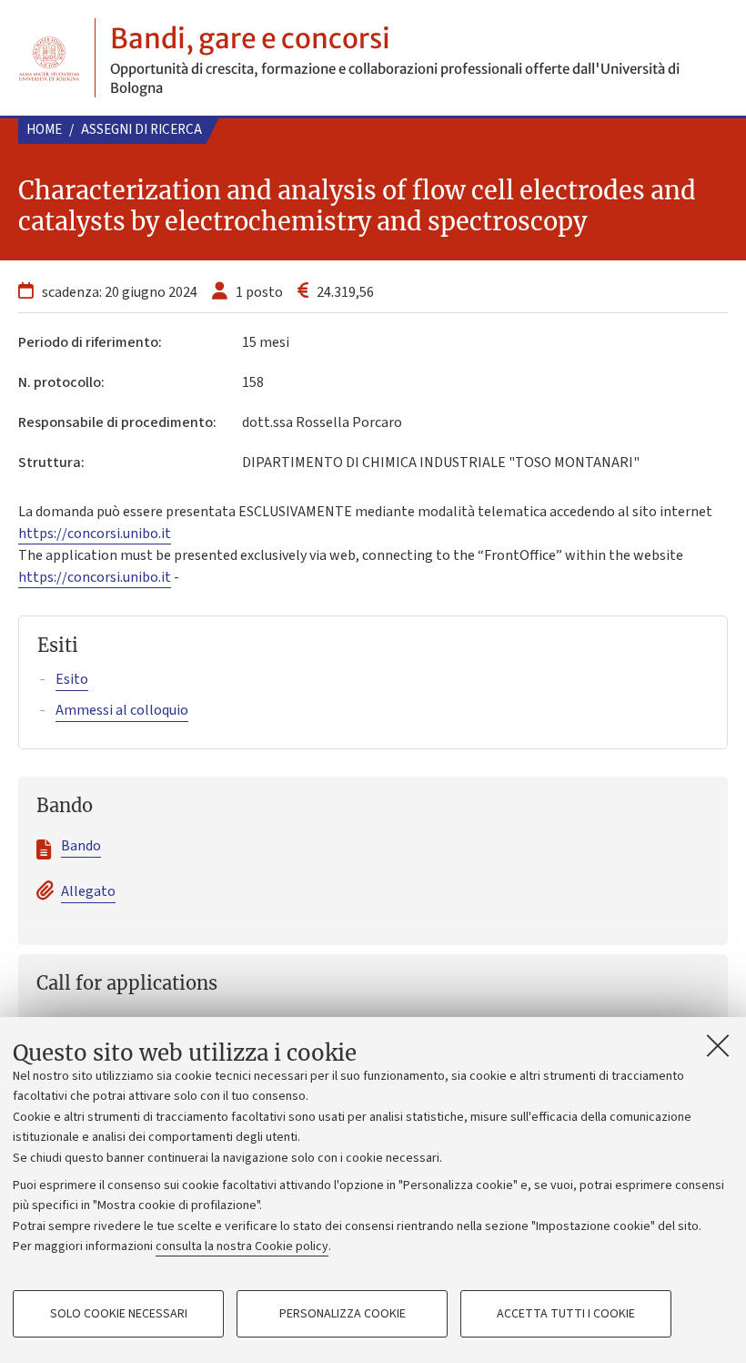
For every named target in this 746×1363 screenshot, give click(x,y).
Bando (81, 846)
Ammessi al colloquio (121, 710)
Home (44, 129)
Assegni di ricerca (141, 129)
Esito (71, 679)
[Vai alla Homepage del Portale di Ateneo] (49, 58)
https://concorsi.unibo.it (94, 534)
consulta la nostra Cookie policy (242, 1246)
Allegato (88, 891)
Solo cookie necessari (118, 1314)
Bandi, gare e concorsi (250, 38)
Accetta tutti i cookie (566, 1314)
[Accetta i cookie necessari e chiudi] (717, 1045)
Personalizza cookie (342, 1314)
